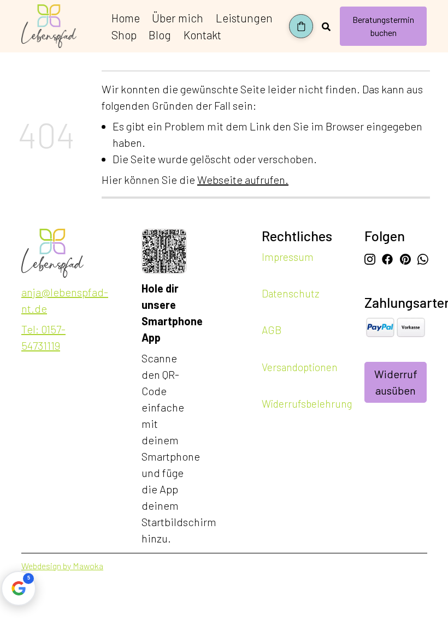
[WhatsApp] (422, 257)
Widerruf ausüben (395, 382)
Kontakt (202, 34)
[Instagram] (369, 257)
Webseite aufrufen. (242, 179)
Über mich (177, 18)
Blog (160, 34)
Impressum (288, 257)
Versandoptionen (300, 366)
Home (125, 18)
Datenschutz (290, 293)
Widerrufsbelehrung (307, 403)
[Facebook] (387, 257)
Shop (124, 34)
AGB (271, 330)
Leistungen (244, 18)
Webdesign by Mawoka (62, 565)
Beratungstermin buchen (383, 26)
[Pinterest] (405, 257)
